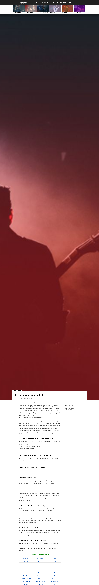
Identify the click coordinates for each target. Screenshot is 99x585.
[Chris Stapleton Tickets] (19, 8)
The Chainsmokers (54, 564)
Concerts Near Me (43, 2)
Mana (54, 570)
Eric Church (26, 567)
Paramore (54, 561)
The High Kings (54, 581)
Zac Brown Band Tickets (30, 12)
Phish (26, 564)
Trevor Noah (26, 575)
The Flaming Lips (26, 581)
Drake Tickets (64, 12)
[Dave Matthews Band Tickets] (43, 8)
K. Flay (54, 558)
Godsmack (40, 564)
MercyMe (40, 578)
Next (85, 9)
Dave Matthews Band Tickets (43, 12)
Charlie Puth (26, 558)
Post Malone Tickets (69, 408)
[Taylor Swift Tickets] (79, 8)
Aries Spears (26, 572)
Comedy (65, 2)
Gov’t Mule (54, 575)
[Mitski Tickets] (55, 8)
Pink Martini (54, 578)
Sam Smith (25, 561)
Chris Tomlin (40, 575)
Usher (26, 570)
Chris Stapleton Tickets (18, 12)
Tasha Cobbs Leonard (40, 581)
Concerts (52, 2)
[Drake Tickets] (67, 8)
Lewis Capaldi (40, 561)
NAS (40, 567)
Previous (14, 9)
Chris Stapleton (40, 570)
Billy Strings (40, 558)
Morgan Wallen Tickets (70, 410)
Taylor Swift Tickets (77, 12)
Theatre (59, 2)
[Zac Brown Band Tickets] (31, 8)
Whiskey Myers (54, 567)
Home (36, 2)
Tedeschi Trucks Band (26, 578)
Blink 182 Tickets (68, 409)
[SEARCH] (85, 2)
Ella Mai (40, 572)
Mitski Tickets (52, 12)
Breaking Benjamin (54, 572)
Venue (69, 2)
